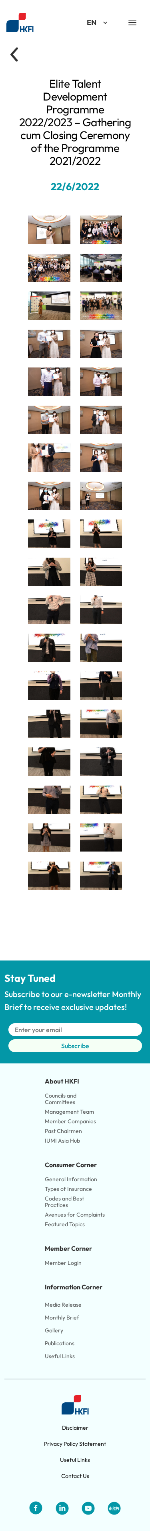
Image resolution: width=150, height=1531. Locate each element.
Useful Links (60, 1356)
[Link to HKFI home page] (20, 23)
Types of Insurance (68, 1188)
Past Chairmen (63, 1131)
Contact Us (75, 1476)
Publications (59, 1343)
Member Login (63, 1262)
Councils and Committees (61, 1099)
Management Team (69, 1111)
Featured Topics (65, 1224)
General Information (71, 1179)
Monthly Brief (62, 1317)
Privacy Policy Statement (75, 1443)
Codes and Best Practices (65, 1202)
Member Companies (71, 1121)
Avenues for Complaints (75, 1214)
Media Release (63, 1304)
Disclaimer (75, 1427)
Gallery (54, 1330)
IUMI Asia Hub (62, 1140)
